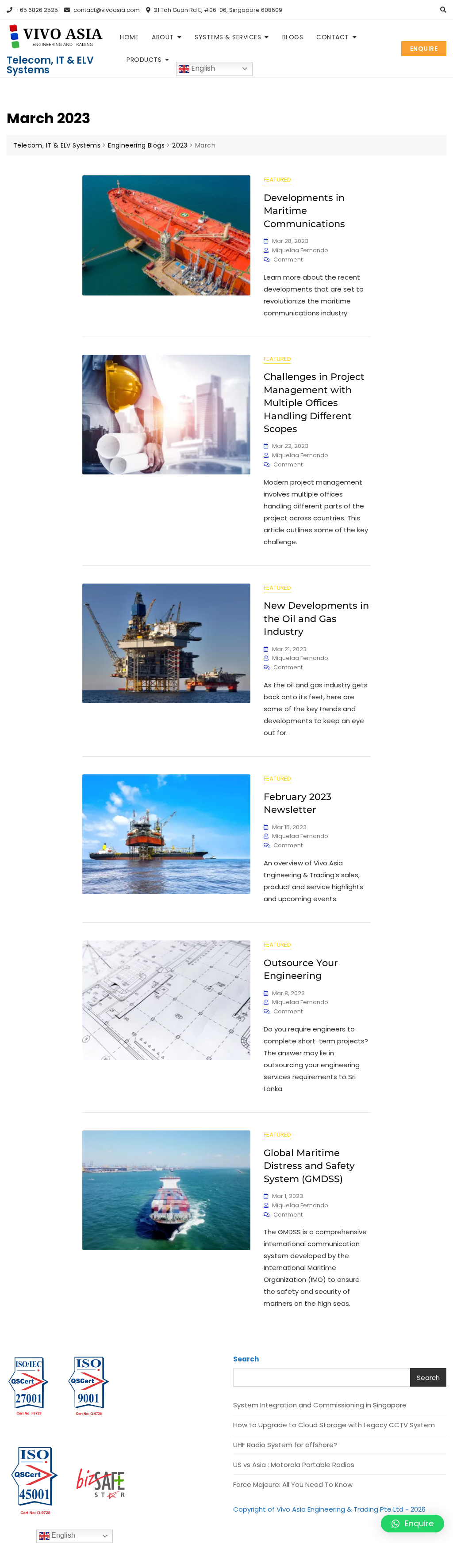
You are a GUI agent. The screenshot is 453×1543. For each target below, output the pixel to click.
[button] (412, 1523)
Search (246, 1359)
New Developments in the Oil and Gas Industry (316, 618)
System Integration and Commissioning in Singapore (320, 1405)
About (163, 37)
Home (129, 37)
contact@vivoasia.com (106, 10)
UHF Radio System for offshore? (285, 1444)
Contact (332, 37)
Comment (288, 259)
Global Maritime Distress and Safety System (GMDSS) (309, 1165)
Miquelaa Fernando (300, 250)
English (202, 68)
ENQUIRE (424, 48)
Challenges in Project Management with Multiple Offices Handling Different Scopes (314, 402)
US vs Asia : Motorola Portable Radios (293, 1464)
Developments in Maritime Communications (304, 210)
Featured (277, 179)
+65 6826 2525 (36, 10)
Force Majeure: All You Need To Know (293, 1484)
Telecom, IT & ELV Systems (50, 65)
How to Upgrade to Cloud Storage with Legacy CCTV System (334, 1424)
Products (144, 59)
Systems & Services (228, 37)
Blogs (292, 37)
